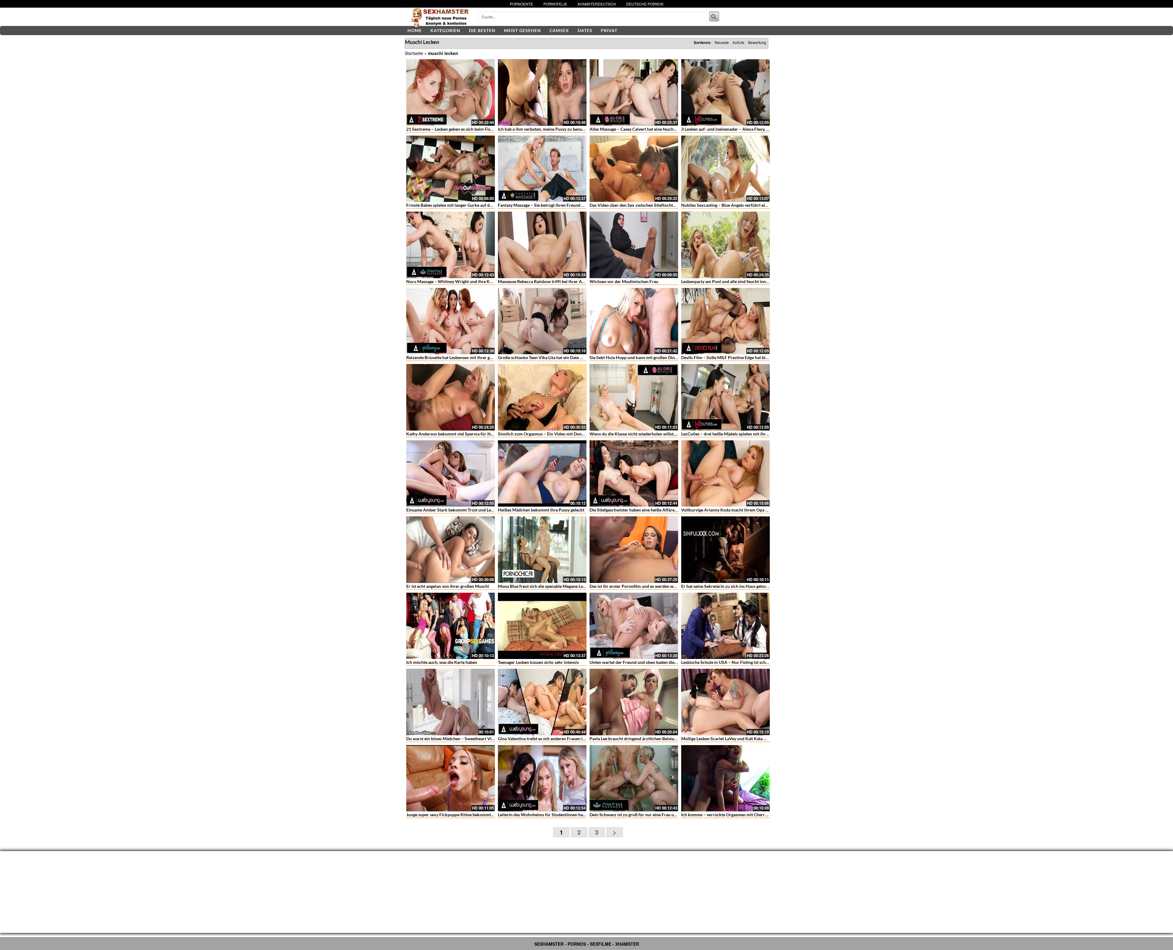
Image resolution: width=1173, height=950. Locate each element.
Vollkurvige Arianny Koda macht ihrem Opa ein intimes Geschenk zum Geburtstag (759, 509)
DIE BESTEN (482, 30)
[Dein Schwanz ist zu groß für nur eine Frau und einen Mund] (634, 778)
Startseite (414, 53)
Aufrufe (738, 42)
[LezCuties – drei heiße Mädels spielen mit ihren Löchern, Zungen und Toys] (725, 397)
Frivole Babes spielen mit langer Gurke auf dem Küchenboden (464, 205)
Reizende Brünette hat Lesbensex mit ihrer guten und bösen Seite (467, 357)
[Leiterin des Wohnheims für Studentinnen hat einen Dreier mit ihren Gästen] (542, 778)
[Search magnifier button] (714, 16)
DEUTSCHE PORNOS (644, 4)
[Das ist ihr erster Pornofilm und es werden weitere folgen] (634, 549)
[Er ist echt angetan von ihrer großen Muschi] (450, 549)
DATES (585, 30)
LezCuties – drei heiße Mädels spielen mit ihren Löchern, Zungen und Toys (751, 433)
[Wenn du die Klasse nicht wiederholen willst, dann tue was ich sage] (634, 397)
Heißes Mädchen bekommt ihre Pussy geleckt (541, 509)
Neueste (722, 42)
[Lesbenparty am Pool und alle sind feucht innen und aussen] (725, 245)
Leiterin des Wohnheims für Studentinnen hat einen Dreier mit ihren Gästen (569, 814)
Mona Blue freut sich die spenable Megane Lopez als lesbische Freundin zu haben (574, 586)
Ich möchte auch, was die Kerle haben (441, 662)
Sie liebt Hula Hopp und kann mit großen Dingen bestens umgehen (652, 357)
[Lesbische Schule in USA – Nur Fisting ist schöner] (725, 626)
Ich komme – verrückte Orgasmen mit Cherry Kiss (728, 814)
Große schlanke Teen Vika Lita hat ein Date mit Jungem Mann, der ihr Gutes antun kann (580, 357)
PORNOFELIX (555, 4)
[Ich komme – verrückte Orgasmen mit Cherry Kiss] (725, 778)
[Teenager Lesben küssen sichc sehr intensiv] (542, 626)
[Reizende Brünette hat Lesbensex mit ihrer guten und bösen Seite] (450, 321)
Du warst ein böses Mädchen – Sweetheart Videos (453, 738)
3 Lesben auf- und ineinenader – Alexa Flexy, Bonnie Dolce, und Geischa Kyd (753, 129)
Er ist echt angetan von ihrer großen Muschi (447, 586)
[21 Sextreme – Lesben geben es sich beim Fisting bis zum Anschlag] (450, 92)
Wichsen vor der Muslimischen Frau (624, 281)
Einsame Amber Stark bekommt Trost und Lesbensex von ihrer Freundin (474, 509)
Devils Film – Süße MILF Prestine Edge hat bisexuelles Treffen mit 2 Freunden (754, 357)
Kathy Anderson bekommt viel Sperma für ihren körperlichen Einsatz (472, 433)
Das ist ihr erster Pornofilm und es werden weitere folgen (643, 586)
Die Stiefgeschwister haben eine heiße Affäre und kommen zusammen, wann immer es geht (676, 509)
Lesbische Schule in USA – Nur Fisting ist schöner (728, 662)
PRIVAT (609, 30)
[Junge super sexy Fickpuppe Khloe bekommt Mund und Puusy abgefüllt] (450, 778)
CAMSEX (559, 30)
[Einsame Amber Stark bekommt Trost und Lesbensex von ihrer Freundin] (450, 473)
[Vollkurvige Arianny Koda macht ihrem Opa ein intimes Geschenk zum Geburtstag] (725, 473)
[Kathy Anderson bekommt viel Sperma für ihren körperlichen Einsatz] (450, 397)
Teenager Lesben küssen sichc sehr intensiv (538, 662)
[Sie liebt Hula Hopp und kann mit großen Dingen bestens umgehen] (634, 321)
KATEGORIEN (445, 30)
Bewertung (757, 42)
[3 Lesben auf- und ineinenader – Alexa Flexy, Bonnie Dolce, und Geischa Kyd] (725, 92)
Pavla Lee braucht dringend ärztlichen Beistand (634, 738)
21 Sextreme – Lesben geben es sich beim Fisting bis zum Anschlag (469, 129)
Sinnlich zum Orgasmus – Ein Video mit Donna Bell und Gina (555, 433)
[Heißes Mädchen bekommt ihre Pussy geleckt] (542, 473)
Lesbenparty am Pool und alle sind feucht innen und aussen (736, 281)
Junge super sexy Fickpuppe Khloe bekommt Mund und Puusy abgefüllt (474, 814)
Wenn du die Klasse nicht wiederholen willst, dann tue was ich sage (653, 433)
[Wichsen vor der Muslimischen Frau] (634, 245)
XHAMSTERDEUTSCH (596, 4)
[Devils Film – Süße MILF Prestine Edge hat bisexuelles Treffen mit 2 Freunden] (725, 321)
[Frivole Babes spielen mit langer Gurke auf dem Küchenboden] (450, 169)
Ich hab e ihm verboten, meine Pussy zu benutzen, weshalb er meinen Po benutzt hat (577, 129)
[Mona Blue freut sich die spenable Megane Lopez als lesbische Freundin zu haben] (542, 549)
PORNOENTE (521, 4)
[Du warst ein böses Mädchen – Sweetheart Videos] (450, 702)
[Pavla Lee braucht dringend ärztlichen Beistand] (634, 702)
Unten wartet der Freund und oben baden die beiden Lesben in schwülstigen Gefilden (669, 662)
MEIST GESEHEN (522, 30)
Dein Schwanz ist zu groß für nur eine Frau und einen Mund (646, 814)
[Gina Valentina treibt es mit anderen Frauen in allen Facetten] (542, 702)
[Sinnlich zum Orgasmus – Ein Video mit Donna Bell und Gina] (542, 397)
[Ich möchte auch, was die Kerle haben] (450, 626)
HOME (414, 30)
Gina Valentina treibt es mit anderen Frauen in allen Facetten (555, 738)
